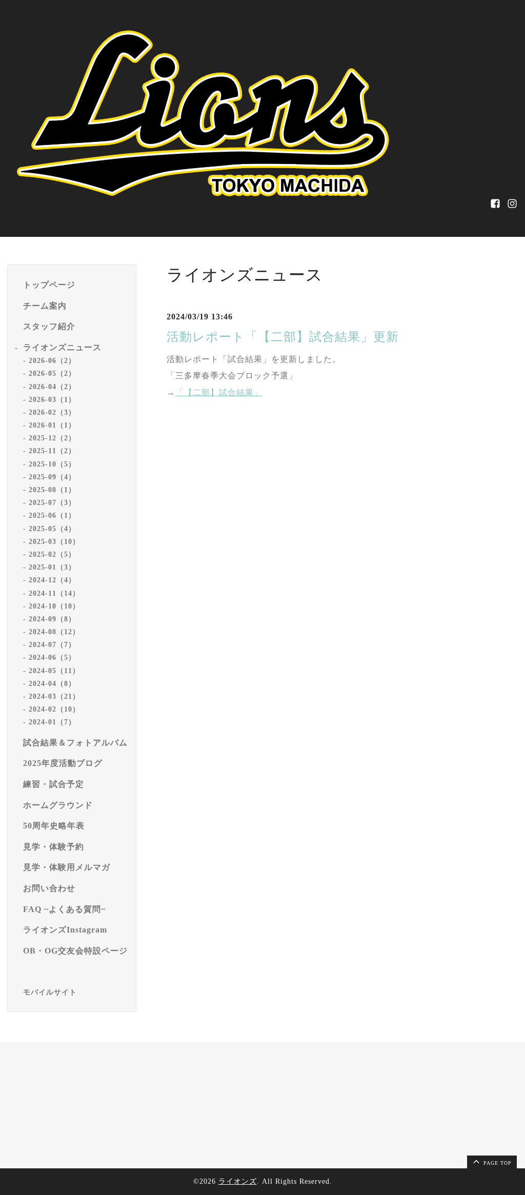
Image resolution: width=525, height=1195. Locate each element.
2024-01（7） (52, 722)
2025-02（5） (52, 554)
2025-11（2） (52, 451)
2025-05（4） (52, 529)
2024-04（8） (52, 683)
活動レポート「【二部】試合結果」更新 (283, 336)
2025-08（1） (52, 490)
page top (496, 1163)
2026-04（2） (52, 387)
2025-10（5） (52, 464)
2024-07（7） (52, 645)
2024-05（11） (54, 671)
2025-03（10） (54, 541)
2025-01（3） (52, 567)
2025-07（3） (52, 503)
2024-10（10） (54, 606)
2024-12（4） (52, 580)
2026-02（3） (52, 412)
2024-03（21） (54, 696)
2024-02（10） (54, 709)
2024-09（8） (52, 619)
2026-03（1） (52, 399)
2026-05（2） (52, 373)
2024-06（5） (52, 657)
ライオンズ (237, 1181)
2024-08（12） (54, 632)
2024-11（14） (54, 593)
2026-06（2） (52, 360)
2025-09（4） (52, 477)
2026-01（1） (52, 425)
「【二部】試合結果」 (218, 392)
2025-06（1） (52, 515)
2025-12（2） (52, 438)
